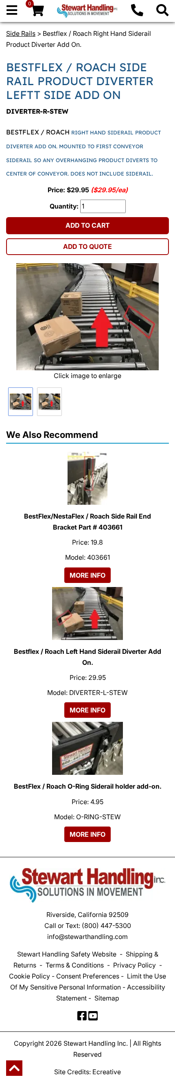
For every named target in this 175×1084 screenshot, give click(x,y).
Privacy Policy (134, 965)
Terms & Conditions (75, 965)
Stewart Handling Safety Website (66, 954)
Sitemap (106, 998)
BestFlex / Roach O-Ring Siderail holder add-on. (88, 786)
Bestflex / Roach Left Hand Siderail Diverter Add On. (87, 656)
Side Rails (20, 33)
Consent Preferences (87, 976)
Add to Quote (87, 246)
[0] (37, 12)
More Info (87, 575)
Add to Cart (88, 225)
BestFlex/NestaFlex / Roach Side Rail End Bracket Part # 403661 (87, 521)
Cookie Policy (29, 976)
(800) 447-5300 (106, 925)
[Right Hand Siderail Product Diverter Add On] (87, 316)
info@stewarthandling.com (87, 936)
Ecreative (106, 1072)
